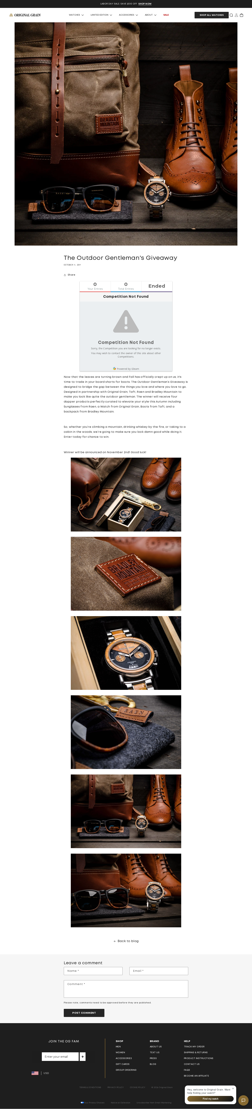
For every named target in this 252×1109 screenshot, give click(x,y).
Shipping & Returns (196, 1052)
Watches (74, 15)
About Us (156, 1047)
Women (120, 1052)
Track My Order (194, 1047)
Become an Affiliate (196, 1076)
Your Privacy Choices (94, 1103)
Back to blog (128, 941)
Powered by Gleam (128, 368)
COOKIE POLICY (137, 1087)
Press (153, 1058)
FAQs (187, 1070)
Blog (153, 1064)
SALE (166, 15)
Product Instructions (198, 1058)
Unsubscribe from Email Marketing (154, 1103)
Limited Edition (99, 15)
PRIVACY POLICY (115, 1087)
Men (118, 1047)
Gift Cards (123, 1064)
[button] (231, 15)
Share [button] (71, 275)
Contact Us (192, 1064)
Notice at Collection (120, 1103)
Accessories (126, 15)
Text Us (155, 1052)
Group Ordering (126, 1070)
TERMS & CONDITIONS (90, 1087)
